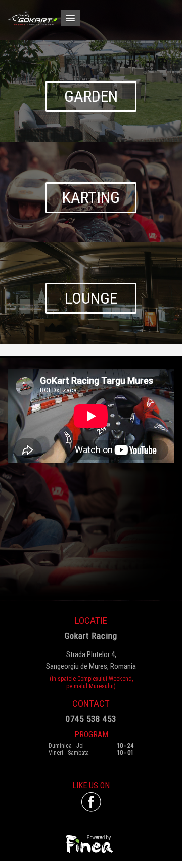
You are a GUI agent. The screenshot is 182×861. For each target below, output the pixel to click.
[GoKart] (91, 18)
